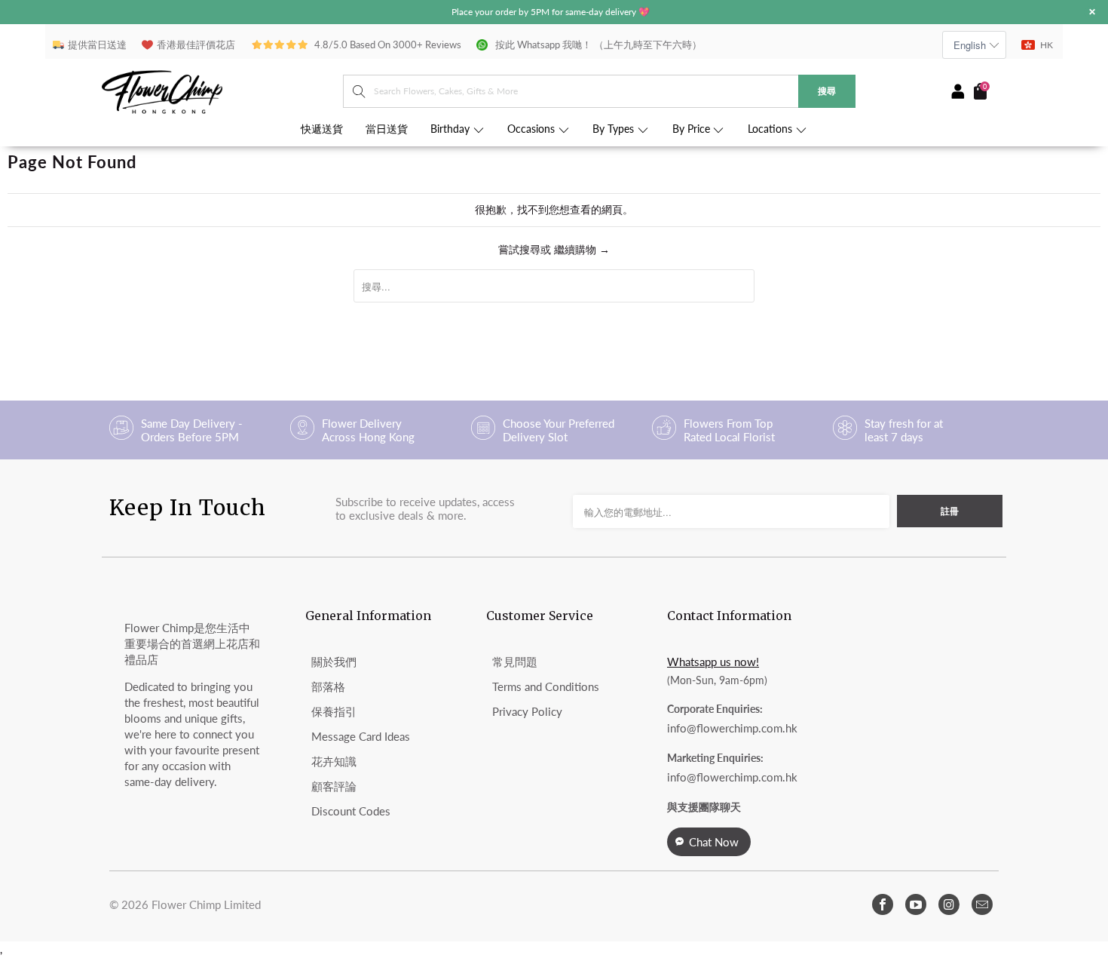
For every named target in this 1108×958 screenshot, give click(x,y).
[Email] (982, 904)
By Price (692, 129)
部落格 (328, 686)
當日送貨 (387, 129)
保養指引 (334, 711)
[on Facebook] (882, 904)
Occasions (532, 129)
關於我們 (334, 661)
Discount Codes (350, 811)
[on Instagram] (949, 904)
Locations (771, 129)
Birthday (451, 129)
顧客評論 (334, 786)
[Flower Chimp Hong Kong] (222, 91)
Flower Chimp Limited (206, 904)
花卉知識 (334, 761)
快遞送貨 (322, 129)
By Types (614, 129)
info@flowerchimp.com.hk (732, 728)
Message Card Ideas (360, 736)
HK (1046, 45)
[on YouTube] (915, 904)
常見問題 (514, 661)
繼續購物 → (582, 249)
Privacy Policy (527, 711)
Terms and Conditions (545, 686)
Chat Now (714, 842)
